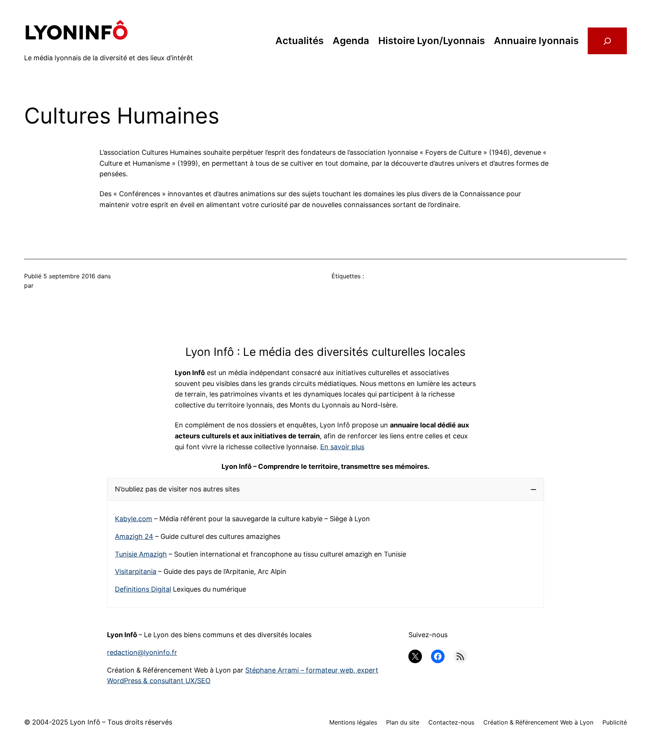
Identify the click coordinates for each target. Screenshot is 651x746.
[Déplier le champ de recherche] (607, 40)
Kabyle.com (133, 519)
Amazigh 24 (134, 536)
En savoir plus (342, 447)
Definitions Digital (143, 589)
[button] (325, 489)
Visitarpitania (135, 571)
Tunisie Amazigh (141, 554)
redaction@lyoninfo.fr (142, 652)
